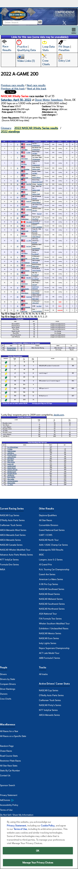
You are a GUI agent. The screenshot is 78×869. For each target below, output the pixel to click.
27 (17, 209)
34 (17, 261)
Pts (72, 141)
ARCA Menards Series (10, 540)
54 (17, 152)
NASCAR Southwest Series (52, 604)
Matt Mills (28, 277)
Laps (53, 141)
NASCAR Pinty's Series (50, 705)
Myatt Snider (24, 235)
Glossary (6, 128)
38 (17, 213)
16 (17, 168)
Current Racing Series (12, 508)
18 (17, 306)
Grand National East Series (52, 530)
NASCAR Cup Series (9, 515)
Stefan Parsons (24, 274)
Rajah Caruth (24, 311)
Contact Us (5, 775)
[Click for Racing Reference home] (39, 16)
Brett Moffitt (24, 198)
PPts (76, 141)
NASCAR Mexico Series (50, 633)
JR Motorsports (36, 145)
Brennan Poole (11, 348)
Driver (26, 141)
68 (17, 217)
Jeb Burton (28, 209)
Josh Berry (28, 144)
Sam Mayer (24, 164)
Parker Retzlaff (24, 214)
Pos (4, 141)
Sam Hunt (34, 230)
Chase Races (6, 751)
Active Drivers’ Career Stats (54, 683)
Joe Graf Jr (29, 265)
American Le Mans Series (51, 579)
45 (17, 225)
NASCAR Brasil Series (49, 594)
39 (17, 184)
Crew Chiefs (5, 699)
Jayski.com (58, 415)
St (10, 141)
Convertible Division (48, 525)
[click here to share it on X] (65, 23)
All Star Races (45, 520)
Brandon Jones (24, 173)
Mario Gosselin (35, 222)
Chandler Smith (24, 231)
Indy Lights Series (47, 643)
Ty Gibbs (28, 152)
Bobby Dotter (35, 266)
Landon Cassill (24, 194)
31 (17, 234)
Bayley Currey (24, 303)
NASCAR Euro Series (49, 638)
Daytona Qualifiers (48, 515)
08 (17, 296)
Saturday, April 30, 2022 (16, 99)
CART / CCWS (45, 535)
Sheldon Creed (24, 177)
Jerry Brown (35, 218)
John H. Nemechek (25, 307)
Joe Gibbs (34, 153)
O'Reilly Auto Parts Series (12, 520)
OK (37, 850)
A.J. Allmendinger (25, 169)
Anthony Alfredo (25, 206)
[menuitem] (19, 800)
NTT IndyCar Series (9, 559)
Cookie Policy (48, 825)
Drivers (3, 674)
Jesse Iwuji (35, 262)
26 (17, 229)
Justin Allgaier (24, 149)
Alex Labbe (28, 221)
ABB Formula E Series (49, 658)
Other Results (46, 508)
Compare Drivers (8, 684)
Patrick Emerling (25, 288)
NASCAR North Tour (49, 540)
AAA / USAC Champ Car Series (53, 545)
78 (17, 252)
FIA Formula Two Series (50, 618)
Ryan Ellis (28, 225)
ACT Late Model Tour (49, 653)
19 (17, 172)
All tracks (43, 674)
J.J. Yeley (28, 240)
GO (40, 22)
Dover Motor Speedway (49, 99)
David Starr (29, 296)
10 (17, 193)
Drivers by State (7, 679)
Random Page (7, 746)
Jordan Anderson (36, 236)
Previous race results (12, 85)
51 (17, 269)
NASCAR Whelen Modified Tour (15, 550)
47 (21, 348)
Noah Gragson (24, 158)
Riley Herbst (24, 181)
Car (46, 141)
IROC (41, 554)
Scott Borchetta (36, 248)
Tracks (42, 667)
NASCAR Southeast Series (51, 589)
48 (17, 246)
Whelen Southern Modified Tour (54, 623)
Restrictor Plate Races (10, 761)
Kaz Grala (28, 246)
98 (17, 180)
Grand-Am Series (47, 574)
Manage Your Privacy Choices (37, 862)
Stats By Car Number (10, 770)
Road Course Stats (9, 756)
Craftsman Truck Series (11, 525)
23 (17, 205)
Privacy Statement (8, 795)
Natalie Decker (11, 350)
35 (17, 287)
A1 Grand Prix (45, 564)
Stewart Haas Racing (37, 181)
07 (17, 265)
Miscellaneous (7, 724)
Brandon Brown (24, 219)
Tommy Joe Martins (37, 226)
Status (59, 141)
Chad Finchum (24, 283)
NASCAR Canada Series (11, 545)
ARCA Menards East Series (13, 535)
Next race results (36, 85)
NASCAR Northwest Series (52, 609)
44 (17, 310)
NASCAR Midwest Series (51, 599)
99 (17, 273)
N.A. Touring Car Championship (54, 569)
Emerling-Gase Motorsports (35, 287)
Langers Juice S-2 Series (51, 559)
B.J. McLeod (35, 254)
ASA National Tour (48, 613)
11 (17, 188)
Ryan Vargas (24, 258)
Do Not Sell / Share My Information (16, 815)
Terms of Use (6, 810)
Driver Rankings (7, 689)
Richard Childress (36, 177)
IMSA (2, 569)
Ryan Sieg (28, 184)
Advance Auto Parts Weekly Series (16, 554)
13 (17, 282)
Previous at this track (13, 88)
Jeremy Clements (25, 270)
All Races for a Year (9, 731)
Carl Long (34, 242)
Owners (3, 694)
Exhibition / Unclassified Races (53, 628)
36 (17, 221)
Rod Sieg (40, 184)
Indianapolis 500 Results (51, 550)
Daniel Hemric (24, 189)
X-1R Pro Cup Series (48, 584)
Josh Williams (24, 253)
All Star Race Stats (8, 765)
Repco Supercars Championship (54, 648)
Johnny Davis (35, 258)
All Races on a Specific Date (13, 736)
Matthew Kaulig (36, 169)
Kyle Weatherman (25, 262)
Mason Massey (24, 292)
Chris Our (34, 198)
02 (17, 197)
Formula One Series (9, 564)
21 (17, 201)
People (3, 667)
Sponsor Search (7, 785)
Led (66, 141)
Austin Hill (28, 201)
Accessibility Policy (9, 805)
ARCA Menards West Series (13, 530)
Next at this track (36, 88)
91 (17, 291)
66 (17, 240)
